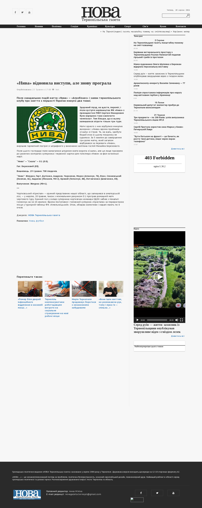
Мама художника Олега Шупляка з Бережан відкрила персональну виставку (157, 65)
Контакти (181, 26)
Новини (39, 26)
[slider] (157, 320)
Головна (21, 26)
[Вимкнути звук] (176, 319)
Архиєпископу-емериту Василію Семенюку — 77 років (159, 84)
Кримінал (92, 26)
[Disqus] (71, 415)
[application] (159, 277)
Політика (56, 26)
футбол (40, 221)
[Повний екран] (181, 319)
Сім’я (145, 26)
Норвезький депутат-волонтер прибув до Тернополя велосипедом (156, 106)
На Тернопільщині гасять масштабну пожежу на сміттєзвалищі (158, 44)
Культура (110, 26)
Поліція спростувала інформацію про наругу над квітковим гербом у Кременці (158, 93)
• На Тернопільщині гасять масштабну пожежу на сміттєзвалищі (130, 31)
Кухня (163, 26)
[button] (159, 277)
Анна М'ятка (75, 491)
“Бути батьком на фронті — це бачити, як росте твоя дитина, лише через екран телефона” (156, 139)
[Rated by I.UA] (137, 499)
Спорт (127, 26)
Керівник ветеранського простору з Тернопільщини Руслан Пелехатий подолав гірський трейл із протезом (157, 55)
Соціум (74, 26)
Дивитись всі (177, 149)
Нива (32, 221)
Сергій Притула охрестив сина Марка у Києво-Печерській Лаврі (159, 128)
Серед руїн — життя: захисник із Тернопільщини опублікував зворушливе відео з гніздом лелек (159, 75)
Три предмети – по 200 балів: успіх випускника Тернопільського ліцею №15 (159, 118)
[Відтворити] (137, 319)
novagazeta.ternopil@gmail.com (83, 494)
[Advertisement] (71, 55)
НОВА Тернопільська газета (44, 215)
